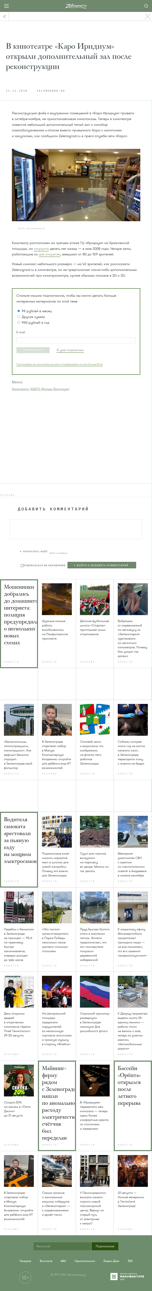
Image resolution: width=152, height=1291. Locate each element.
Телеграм (25, 1261)
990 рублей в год (35, 322)
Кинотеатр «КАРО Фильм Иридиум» (40, 389)
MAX (63, 1261)
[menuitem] (25, 1261)
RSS (130, 1261)
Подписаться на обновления (45, 565)
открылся (41, 248)
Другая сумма (33, 316)
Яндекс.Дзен (111, 1261)
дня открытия (49, 254)
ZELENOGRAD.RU (51, 91)
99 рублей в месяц (37, 311)
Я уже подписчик (70, 350)
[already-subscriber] (70, 350)
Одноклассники (85, 1261)
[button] (33, 350)
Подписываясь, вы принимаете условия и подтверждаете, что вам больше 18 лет (59, 364)
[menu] (103, 565)
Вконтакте (46, 1261)
